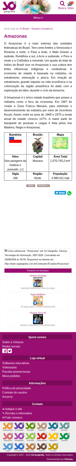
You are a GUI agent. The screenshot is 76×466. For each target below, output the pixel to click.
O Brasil (24, 28)
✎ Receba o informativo (17, 413)
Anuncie (7, 396)
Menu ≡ (38, 17)
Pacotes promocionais (16, 371)
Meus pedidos (11, 375)
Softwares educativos (15, 363)
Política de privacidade (16, 388)
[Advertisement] (38, 220)
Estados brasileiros (42, 28)
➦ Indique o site (12, 409)
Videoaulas (9, 367)
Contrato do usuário (14, 392)
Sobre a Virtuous (12, 342)
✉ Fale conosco (12, 417)
